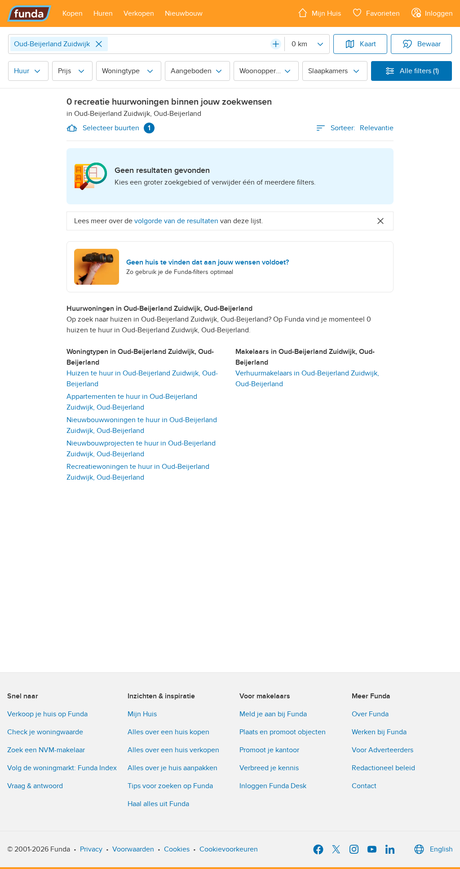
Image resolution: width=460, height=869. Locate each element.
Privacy (91, 849)
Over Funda (370, 714)
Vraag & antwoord (35, 785)
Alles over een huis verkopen (173, 749)
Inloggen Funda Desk (272, 785)
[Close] (98, 44)
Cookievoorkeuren (228, 849)
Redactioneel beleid (383, 767)
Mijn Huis (142, 714)
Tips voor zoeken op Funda (170, 785)
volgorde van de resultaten (176, 220)
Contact (364, 785)
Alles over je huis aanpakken (172, 767)
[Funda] (29, 13)
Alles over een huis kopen (168, 732)
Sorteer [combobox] (362, 128)
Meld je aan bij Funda (273, 714)
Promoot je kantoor (269, 749)
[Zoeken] (275, 44)
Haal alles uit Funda (158, 803)
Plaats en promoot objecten (282, 732)
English (441, 849)
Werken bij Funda (379, 732)
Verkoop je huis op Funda (47, 714)
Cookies (177, 849)
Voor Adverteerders (382, 749)
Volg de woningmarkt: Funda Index (62, 767)
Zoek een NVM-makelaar (46, 749)
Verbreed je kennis (269, 767)
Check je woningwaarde (45, 732)
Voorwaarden (133, 849)
